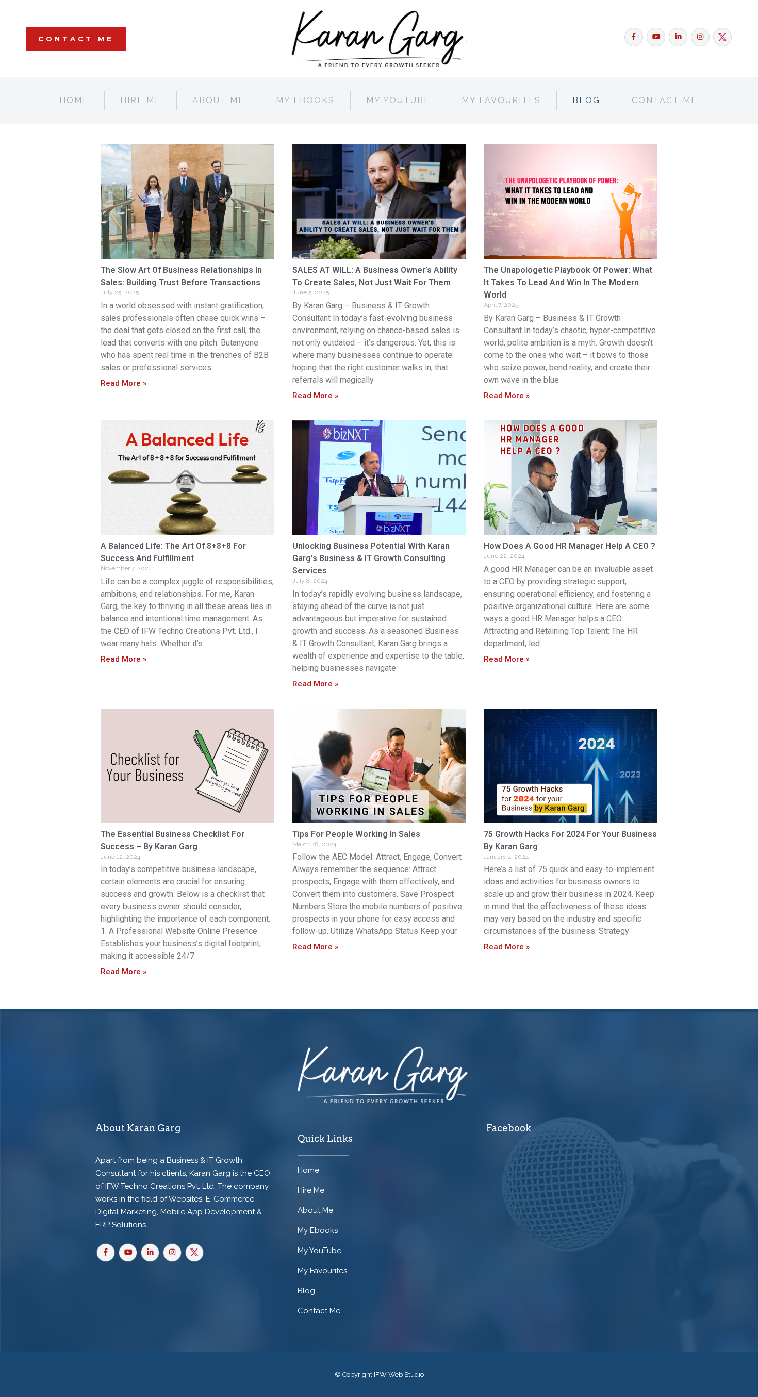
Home (308, 1170)
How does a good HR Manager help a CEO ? (569, 546)
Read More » (123, 383)
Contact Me (76, 39)
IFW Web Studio (399, 1374)
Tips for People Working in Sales (356, 834)
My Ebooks (318, 1230)
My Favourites (322, 1270)
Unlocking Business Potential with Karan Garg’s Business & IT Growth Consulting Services (371, 558)
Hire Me (311, 1190)
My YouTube (319, 1250)
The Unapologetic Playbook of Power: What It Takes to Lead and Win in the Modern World (568, 282)
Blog (306, 1290)
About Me (315, 1210)
